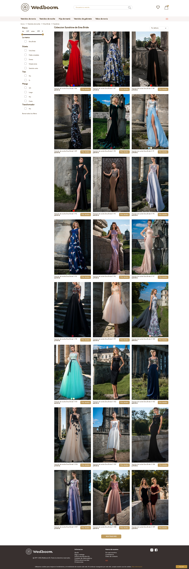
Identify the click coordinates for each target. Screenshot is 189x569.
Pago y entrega (79, 554)
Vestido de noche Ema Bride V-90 (104, 151)
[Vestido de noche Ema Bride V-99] (111, 305)
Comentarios (109, 554)
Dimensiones (79, 562)
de (23, 31)
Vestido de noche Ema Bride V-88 (143, 88)
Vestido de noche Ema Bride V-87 (104, 88)
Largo (31, 92)
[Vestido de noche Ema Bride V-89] (72, 117)
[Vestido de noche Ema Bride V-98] (72, 305)
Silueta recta (33, 64)
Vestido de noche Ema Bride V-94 (143, 214)
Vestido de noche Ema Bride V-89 (65, 151)
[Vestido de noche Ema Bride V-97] (150, 242)
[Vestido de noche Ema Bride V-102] (111, 367)
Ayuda (77, 552)
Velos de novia (101, 18)
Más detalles (85, 89)
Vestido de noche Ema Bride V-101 (65, 402)
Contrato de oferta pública (83, 558)
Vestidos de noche (47, 18)
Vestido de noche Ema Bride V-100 (143, 339)
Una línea (32, 51)
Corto (31, 101)
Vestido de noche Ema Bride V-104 (66, 464)
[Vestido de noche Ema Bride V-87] (111, 54)
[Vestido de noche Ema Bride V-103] (150, 367)
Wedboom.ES (46, 558)
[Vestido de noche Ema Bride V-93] (111, 180)
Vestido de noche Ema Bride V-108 (104, 527)
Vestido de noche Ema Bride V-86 (65, 88)
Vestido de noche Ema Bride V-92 (65, 214)
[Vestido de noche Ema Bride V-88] (150, 54)
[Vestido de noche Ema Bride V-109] (150, 493)
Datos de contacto (111, 556)
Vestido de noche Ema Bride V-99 (104, 339)
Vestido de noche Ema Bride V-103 (143, 402)
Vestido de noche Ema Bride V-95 (65, 276)
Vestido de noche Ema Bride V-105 (104, 464)
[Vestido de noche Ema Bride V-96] (111, 242)
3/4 (30, 88)
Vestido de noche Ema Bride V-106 (143, 464)
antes (33, 31)
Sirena (31, 59)
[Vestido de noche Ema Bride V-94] (150, 180)
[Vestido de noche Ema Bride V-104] (72, 430)
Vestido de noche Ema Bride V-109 (143, 527)
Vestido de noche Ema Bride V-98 (65, 339)
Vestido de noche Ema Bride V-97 (143, 276)
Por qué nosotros (111, 552)
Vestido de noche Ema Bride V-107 (66, 527)
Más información (137, 566)
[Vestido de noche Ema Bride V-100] (150, 305)
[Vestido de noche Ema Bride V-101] (72, 367)
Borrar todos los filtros (29, 113)
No (30, 76)
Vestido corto (33, 68)
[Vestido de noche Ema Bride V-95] (72, 242)
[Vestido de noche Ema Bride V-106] (150, 430)
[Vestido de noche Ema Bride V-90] (111, 117)
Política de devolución (82, 556)
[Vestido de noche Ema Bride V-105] (111, 430)
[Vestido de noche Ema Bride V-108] (111, 493)
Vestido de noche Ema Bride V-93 (104, 214)
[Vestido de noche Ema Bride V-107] (72, 493)
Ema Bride (32, 41)
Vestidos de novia (28, 18)
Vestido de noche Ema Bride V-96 (104, 276)
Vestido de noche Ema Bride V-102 (104, 402)
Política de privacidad (82, 560)
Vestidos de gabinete (83, 18)
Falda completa (34, 55)
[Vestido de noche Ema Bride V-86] (72, 54)
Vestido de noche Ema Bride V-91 (143, 151)
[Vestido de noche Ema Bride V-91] (150, 117)
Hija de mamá (64, 18)
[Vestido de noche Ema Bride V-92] (72, 180)
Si (29, 80)
